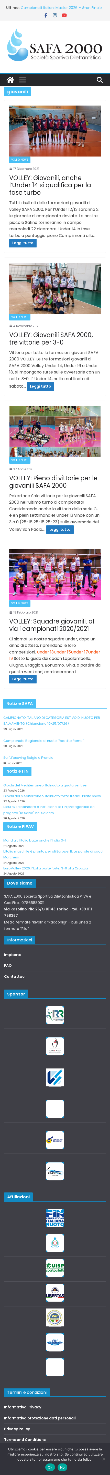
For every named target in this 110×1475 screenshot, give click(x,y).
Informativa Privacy (22, 1407)
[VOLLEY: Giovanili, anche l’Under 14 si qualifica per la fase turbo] (55, 131)
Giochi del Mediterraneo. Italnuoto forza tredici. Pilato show (52, 796)
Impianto (12, 954)
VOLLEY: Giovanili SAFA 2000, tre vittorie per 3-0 (51, 339)
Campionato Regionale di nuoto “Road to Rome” (43, 740)
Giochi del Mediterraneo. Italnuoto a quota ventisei (45, 785)
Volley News (19, 160)
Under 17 (79, 652)
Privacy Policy (17, 1428)
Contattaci (15, 976)
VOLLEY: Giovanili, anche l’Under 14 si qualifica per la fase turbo (50, 185)
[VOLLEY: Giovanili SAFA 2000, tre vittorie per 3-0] (55, 288)
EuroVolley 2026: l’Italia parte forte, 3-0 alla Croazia (45, 868)
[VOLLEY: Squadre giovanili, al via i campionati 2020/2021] (55, 574)
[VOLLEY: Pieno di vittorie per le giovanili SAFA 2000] (55, 431)
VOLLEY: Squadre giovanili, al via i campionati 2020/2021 (51, 625)
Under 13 (45, 652)
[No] (103, 1458)
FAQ (8, 965)
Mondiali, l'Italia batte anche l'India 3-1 (34, 840)
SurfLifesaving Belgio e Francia (47, 7)
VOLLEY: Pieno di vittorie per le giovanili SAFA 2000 (53, 482)
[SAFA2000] (10, 80)
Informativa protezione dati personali (40, 1418)
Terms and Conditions (25, 1439)
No (62, 1467)
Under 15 (62, 652)
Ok (50, 1467)
